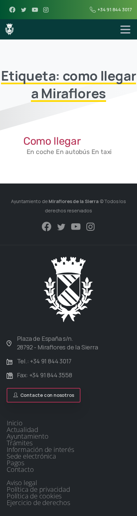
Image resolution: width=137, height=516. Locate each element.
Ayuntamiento (28, 436)
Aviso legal (22, 482)
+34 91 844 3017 (114, 9)
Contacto (20, 469)
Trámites (19, 443)
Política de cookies (34, 496)
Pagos (15, 463)
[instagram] (46, 9)
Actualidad (22, 429)
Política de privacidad (38, 489)
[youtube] (35, 9)
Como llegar (51, 141)
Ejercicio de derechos (38, 502)
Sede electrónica (31, 456)
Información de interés (40, 449)
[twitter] (23, 9)
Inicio (15, 423)
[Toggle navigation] (125, 29)
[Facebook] (12, 9)
